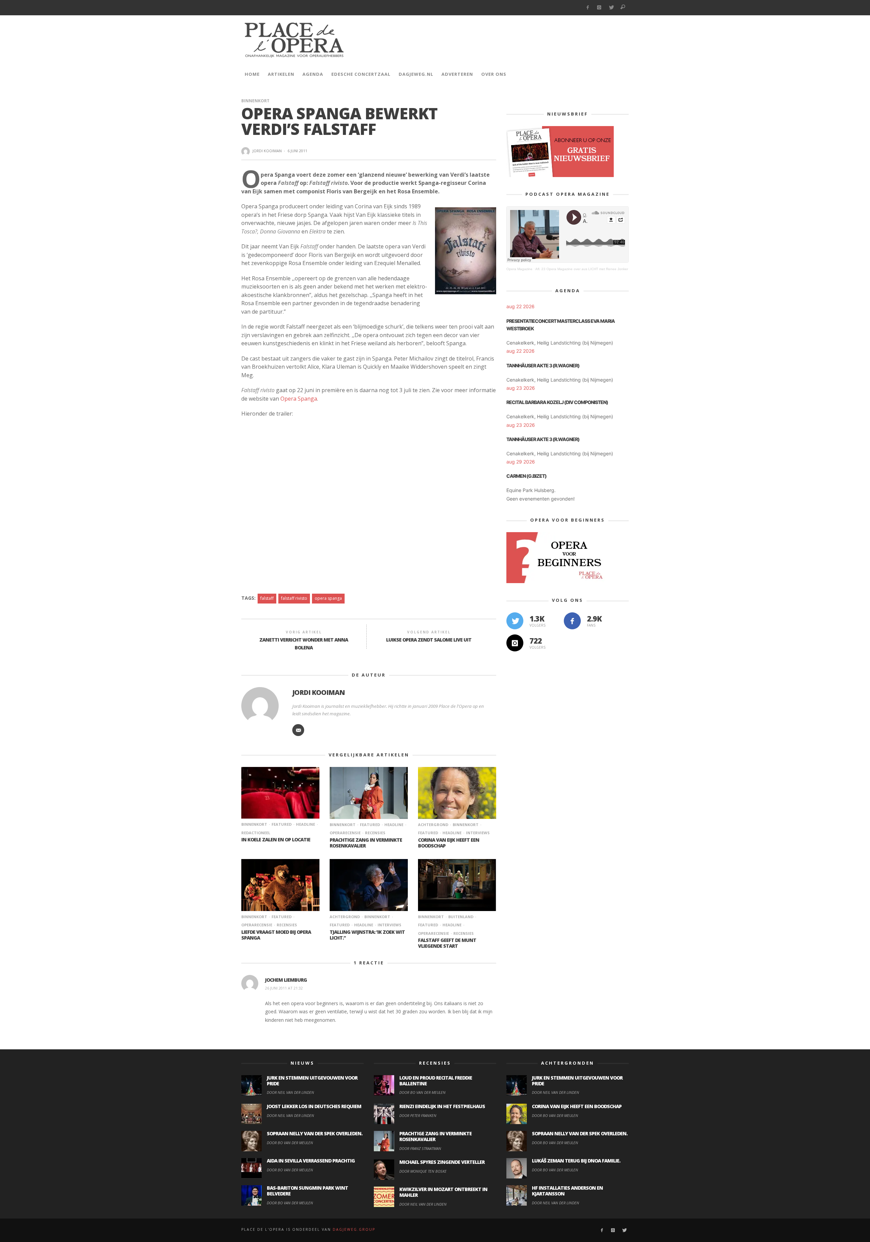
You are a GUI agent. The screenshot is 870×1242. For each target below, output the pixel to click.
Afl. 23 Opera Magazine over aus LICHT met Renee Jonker (581, 269)
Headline (305, 824)
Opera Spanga (298, 398)
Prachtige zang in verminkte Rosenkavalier (366, 843)
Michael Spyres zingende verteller (442, 1162)
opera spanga (328, 598)
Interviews (478, 832)
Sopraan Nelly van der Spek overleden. (314, 1133)
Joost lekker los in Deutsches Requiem (314, 1106)
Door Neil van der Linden (290, 1092)
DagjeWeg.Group (354, 1229)
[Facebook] (587, 8)
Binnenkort (255, 101)
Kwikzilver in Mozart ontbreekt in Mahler (443, 1192)
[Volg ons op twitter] (514, 620)
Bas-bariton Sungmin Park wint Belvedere (307, 1191)
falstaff (267, 598)
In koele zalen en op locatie (275, 839)
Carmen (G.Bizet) (526, 476)
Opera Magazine (519, 269)
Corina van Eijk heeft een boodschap (448, 843)
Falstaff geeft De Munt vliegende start (447, 943)
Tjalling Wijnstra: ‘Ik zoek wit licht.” (367, 935)
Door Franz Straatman (420, 1148)
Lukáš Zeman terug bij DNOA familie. (576, 1160)
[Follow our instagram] (514, 642)
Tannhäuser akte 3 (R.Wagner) (542, 365)
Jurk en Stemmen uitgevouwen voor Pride (312, 1080)
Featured (282, 824)
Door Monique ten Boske (423, 1171)
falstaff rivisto (294, 598)
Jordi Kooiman (267, 150)
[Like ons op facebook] (572, 620)
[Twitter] (611, 8)
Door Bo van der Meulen (290, 1142)
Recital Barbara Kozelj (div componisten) (557, 402)
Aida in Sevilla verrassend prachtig (311, 1160)
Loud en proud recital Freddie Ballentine (435, 1080)
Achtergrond (433, 824)
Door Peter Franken (417, 1115)
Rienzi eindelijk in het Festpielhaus (442, 1106)
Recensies (375, 832)
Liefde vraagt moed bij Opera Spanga (276, 935)
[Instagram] (599, 8)
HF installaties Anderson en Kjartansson (567, 1191)
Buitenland (460, 916)
